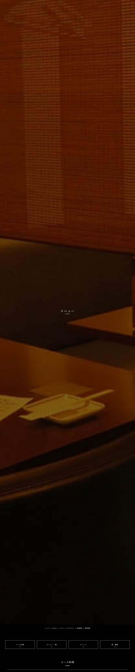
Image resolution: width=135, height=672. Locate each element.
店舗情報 (79, 628)
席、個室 (115, 645)
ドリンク (83, 645)
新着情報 (87, 628)
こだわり (54, 628)
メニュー (62, 628)
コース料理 (20, 645)
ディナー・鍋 (52, 645)
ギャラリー (70, 628)
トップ (47, 628)
